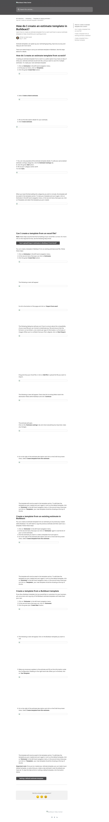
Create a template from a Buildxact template (81, 39)
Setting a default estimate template (31, 778)
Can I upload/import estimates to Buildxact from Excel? (38, 243)
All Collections (20, 18)
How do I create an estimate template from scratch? (82, 25)
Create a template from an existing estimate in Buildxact (83, 34)
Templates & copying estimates (41, 18)
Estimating (28, 18)
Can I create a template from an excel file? (82, 30)
